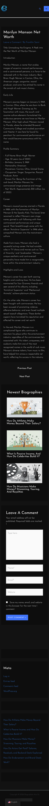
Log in (6, 676)
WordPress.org (10, 691)
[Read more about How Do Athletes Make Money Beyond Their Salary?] (24, 407)
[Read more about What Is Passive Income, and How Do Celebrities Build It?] (24, 440)
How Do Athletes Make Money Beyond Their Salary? (24, 422)
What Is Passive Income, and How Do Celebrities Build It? (24, 455)
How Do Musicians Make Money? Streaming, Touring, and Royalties (23, 489)
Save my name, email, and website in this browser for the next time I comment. (24, 605)
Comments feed (10, 686)
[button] (40, 9)
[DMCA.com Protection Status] (24, 800)
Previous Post (25, 368)
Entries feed (9, 681)
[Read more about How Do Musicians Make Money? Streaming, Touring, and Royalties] (24, 473)
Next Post (24, 376)
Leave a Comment (12, 42)
